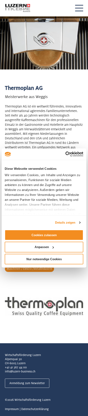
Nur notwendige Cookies (44, 259)
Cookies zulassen (44, 235)
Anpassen (42, 247)
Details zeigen (65, 222)
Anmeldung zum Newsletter (27, 383)
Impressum (12, 409)
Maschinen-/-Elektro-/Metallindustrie (29, 268)
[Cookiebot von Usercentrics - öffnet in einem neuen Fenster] (65, 154)
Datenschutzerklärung (35, 409)
